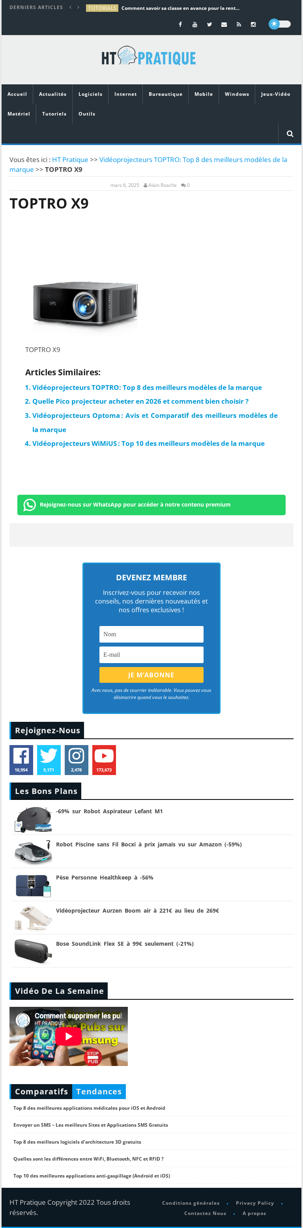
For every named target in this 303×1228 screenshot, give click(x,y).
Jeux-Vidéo (275, 94)
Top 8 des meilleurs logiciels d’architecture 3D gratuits (77, 1142)
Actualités (53, 94)
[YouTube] (195, 24)
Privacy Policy (255, 1203)
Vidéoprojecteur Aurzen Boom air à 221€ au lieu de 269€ (137, 910)
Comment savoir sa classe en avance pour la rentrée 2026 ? (181, 8)
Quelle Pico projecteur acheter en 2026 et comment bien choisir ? (140, 401)
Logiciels (91, 94)
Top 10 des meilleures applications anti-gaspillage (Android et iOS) (91, 1175)
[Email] (224, 24)
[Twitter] (209, 24)
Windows (237, 94)
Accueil (17, 94)
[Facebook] (180, 24)
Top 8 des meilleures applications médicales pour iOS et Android (89, 1108)
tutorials (102, 8)
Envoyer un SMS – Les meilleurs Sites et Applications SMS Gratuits (90, 1125)
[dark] (280, 24)
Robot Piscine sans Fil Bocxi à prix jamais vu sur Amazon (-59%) (149, 844)
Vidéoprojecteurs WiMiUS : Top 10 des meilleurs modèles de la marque (148, 443)
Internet (125, 94)
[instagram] (253, 24)
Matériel (18, 113)
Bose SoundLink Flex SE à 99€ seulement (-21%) (125, 943)
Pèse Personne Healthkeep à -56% (104, 877)
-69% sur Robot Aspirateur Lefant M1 (109, 811)
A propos (254, 1213)
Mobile (204, 94)
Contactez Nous (205, 1213)
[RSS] (239, 24)
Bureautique (166, 94)
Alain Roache (162, 185)
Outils (87, 113)
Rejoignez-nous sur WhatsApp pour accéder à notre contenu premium (135, 504)
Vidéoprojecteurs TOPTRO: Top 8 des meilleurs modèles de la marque (147, 387)
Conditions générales (191, 1203)
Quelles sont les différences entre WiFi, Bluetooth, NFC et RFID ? (88, 1158)
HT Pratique (70, 159)
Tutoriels (54, 113)
